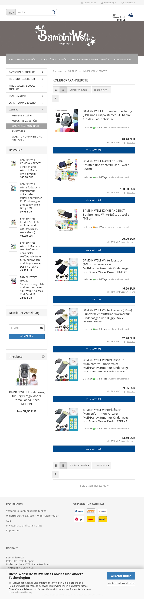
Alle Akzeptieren (121, 575)
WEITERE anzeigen (22, 115)
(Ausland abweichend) (118, 127)
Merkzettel (129, 2)
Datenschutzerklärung (20, 592)
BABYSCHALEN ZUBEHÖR (22, 59)
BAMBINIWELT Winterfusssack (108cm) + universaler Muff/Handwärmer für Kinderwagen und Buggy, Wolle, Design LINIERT (106, 266)
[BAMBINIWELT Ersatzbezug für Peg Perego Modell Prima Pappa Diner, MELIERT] (26, 374)
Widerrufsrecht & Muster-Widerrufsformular (32, 515)
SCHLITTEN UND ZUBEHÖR (23, 102)
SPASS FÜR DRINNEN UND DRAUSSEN (27, 138)
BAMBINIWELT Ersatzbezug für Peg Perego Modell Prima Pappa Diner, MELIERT (27, 398)
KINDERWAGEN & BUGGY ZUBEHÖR (90, 59)
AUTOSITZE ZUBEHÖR (24, 120)
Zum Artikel (94, 150)
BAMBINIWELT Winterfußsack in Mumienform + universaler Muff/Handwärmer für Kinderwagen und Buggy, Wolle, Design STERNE (106, 415)
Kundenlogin (109, 2)
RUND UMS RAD (122, 59)
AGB (8, 520)
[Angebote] (43, 357)
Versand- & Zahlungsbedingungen (26, 510)
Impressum (12, 530)
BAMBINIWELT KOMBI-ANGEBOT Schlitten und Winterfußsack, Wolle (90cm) (106, 165)
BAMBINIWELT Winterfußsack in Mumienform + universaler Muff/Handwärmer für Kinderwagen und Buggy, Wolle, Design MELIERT (106, 366)
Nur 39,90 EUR (27, 411)
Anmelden (26, 336)
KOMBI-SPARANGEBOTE (26, 126)
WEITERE (13, 109)
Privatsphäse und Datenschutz (24, 525)
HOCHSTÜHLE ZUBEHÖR (54, 59)
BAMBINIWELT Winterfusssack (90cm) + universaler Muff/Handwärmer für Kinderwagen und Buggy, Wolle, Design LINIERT (107, 316)
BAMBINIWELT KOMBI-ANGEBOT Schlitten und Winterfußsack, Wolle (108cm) (106, 214)
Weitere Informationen (121, 583)
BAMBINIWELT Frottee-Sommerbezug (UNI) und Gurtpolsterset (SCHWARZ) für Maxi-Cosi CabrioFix (107, 115)
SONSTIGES (18, 131)
